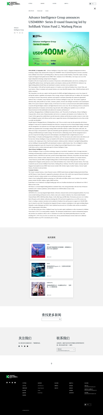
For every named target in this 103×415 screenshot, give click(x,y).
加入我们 (54, 3)
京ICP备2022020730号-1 (26, 410)
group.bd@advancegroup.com (90, 386)
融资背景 (24, 392)
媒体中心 (66, 3)
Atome (39, 390)
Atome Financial (41, 388)
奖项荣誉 (24, 395)
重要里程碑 (25, 388)
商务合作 (63, 350)
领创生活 (56, 388)
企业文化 (24, 385)
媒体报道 (71, 385)
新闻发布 (71, 388)
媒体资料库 (71, 392)
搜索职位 (56, 385)
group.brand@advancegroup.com (91, 390)
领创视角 (71, 390)
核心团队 (24, 390)
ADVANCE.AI (40, 385)
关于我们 (30, 3)
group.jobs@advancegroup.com (90, 393)
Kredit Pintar (40, 392)
